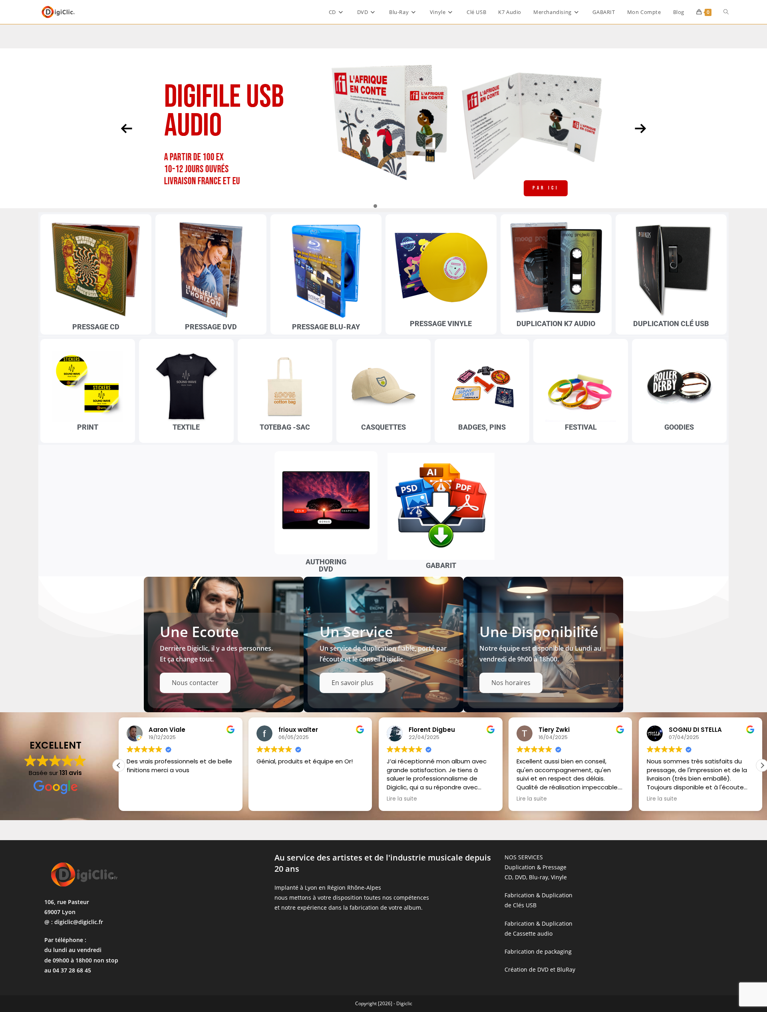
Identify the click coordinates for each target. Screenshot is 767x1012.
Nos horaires (511, 682)
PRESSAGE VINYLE (441, 323)
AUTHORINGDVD (326, 565)
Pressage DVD (211, 327)
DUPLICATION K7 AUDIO (556, 323)
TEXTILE (186, 427)
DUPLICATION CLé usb (671, 323)
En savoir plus (353, 682)
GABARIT (441, 565)
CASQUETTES (383, 427)
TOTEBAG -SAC (285, 427)
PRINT (87, 427)
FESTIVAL (581, 427)
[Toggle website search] (726, 12)
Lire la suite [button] (271, 799)
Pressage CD (95, 327)
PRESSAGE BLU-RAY (326, 327)
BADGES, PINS (482, 427)
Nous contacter (195, 682)
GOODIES (679, 427)
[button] (119, 765)
